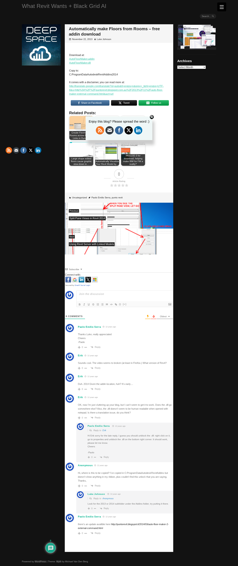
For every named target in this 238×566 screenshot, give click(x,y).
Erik (80, 355)
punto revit (117, 197)
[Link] (116, 304)
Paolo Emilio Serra (100, 197)
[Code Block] (111, 304)
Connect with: (73, 274)
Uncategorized (79, 197)
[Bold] (79, 304)
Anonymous (108, 498)
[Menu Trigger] (221, 6)
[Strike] (93, 304)
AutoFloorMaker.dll (80, 62)
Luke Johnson (104, 39)
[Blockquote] (107, 304)
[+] (124, 304)
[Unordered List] (102, 304)
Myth (58, 561)
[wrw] (196, 48)
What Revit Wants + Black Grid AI (64, 6)
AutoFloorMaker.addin (82, 59)
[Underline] (88, 304)
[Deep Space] (41, 64)
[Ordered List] (98, 304)
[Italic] (84, 304)
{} (120, 304)
